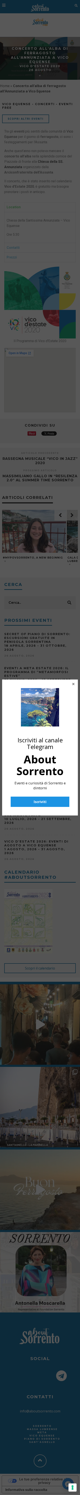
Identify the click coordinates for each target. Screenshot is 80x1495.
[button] (73, 684)
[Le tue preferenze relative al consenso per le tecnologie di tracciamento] (72, 1487)
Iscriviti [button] (40, 801)
